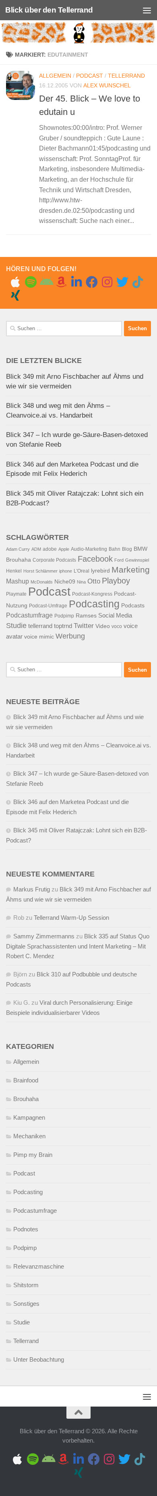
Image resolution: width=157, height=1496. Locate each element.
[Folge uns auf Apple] (15, 282)
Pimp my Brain (32, 1154)
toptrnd (63, 626)
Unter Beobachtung (38, 1359)
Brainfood (25, 1080)
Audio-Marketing (89, 549)
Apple (63, 549)
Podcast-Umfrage (48, 606)
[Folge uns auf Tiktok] (138, 282)
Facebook (95, 558)
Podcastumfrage (29, 615)
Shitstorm (26, 1285)
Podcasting (94, 603)
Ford (119, 560)
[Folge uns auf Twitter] (122, 282)
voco (117, 626)
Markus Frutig (31, 889)
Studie (16, 625)
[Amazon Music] (61, 282)
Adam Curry (18, 549)
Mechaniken (29, 1136)
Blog (127, 549)
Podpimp (64, 616)
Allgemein (55, 75)
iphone (65, 571)
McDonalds (42, 581)
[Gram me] (107, 282)
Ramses (86, 616)
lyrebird (100, 571)
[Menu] (147, 10)
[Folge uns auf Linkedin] (76, 282)
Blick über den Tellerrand (49, 10)
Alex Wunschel (107, 85)
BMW (140, 549)
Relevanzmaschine (38, 1266)
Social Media (115, 615)
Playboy (116, 580)
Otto (93, 581)
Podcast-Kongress (92, 594)
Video (102, 626)
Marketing (131, 569)
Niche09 (64, 582)
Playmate (16, 594)
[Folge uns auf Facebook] (92, 282)
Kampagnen (29, 1117)
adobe (50, 549)
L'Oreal (81, 571)
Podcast (89, 75)
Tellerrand (126, 75)
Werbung (70, 636)
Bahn (114, 549)
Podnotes (25, 1229)
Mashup (17, 581)
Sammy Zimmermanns (43, 936)
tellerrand (40, 626)
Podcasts (133, 606)
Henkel (14, 571)
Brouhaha (18, 560)
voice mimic (39, 637)
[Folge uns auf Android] (46, 282)
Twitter (84, 626)
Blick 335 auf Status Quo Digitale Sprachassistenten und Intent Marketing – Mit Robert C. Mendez (77, 946)
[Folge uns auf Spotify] (31, 282)
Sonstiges (26, 1303)
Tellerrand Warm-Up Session (71, 917)
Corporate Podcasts (54, 560)
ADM (36, 549)
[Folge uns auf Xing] (15, 295)
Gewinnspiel (137, 560)
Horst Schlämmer (40, 571)
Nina (81, 581)
